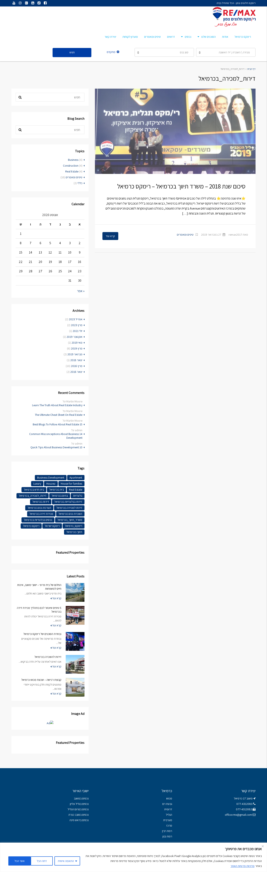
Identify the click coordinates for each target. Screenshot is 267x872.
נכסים (188, 37)
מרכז (169, 825)
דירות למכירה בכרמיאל (69, 508)
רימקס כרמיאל (242, 37)
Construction (70, 165)
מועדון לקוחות (130, 37)
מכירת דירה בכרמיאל (41, 514)
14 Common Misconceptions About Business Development (55, 436)
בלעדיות (77, 496)
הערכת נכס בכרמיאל (39, 508)
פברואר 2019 (74, 354)
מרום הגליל (74, 809)
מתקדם (111, 52)
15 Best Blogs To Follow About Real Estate (57, 424)
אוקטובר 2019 (74, 337)
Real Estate (71, 171)
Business (73, 160)
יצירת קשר (110, 37)
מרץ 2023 (76, 325)
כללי (79, 183)
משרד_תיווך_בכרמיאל (69, 520)
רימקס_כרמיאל (73, 526)
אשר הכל (19, 861)
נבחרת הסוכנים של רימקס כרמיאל (42, 634)
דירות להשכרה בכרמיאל (47, 657)
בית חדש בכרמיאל (34, 489)
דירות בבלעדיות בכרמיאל (68, 502)
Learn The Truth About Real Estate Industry (57, 405)
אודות (225, 37)
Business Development (50, 477)
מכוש (169, 798)
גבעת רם (167, 804)
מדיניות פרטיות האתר (242, 866)
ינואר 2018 (76, 360)
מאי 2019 (77, 342)
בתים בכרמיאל (60, 496)
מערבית (167, 820)
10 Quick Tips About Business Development (56, 447)
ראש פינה (74, 820)
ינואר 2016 (76, 372)
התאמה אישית (66, 861)
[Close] (262, 846)
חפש (72, 52)
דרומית (168, 809)
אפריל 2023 (75, 319)
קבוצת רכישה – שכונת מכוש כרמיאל (41, 680)
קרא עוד (110, 236)
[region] (133, 857)
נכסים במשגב (81, 798)
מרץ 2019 (76, 348)
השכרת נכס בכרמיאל (70, 514)
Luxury (37, 483)
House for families (71, 483)
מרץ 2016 (76, 366)
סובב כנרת (74, 815)
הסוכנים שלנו (208, 37)
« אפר (80, 291)
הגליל (169, 815)
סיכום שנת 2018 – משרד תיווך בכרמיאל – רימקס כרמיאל (181, 186)
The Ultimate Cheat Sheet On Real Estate (58, 415)
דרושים (171, 37)
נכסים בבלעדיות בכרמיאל (38, 520)
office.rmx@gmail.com (238, 815)
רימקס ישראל (52, 526)
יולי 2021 (77, 331)
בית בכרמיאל (56, 489)
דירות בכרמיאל (40, 502)
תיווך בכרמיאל (74, 532)
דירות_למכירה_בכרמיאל (32, 496)
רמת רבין (167, 831)
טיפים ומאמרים (152, 37)
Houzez (50, 483)
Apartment (75, 477)
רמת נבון (167, 836)
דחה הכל (42, 861)
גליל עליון (75, 804)
